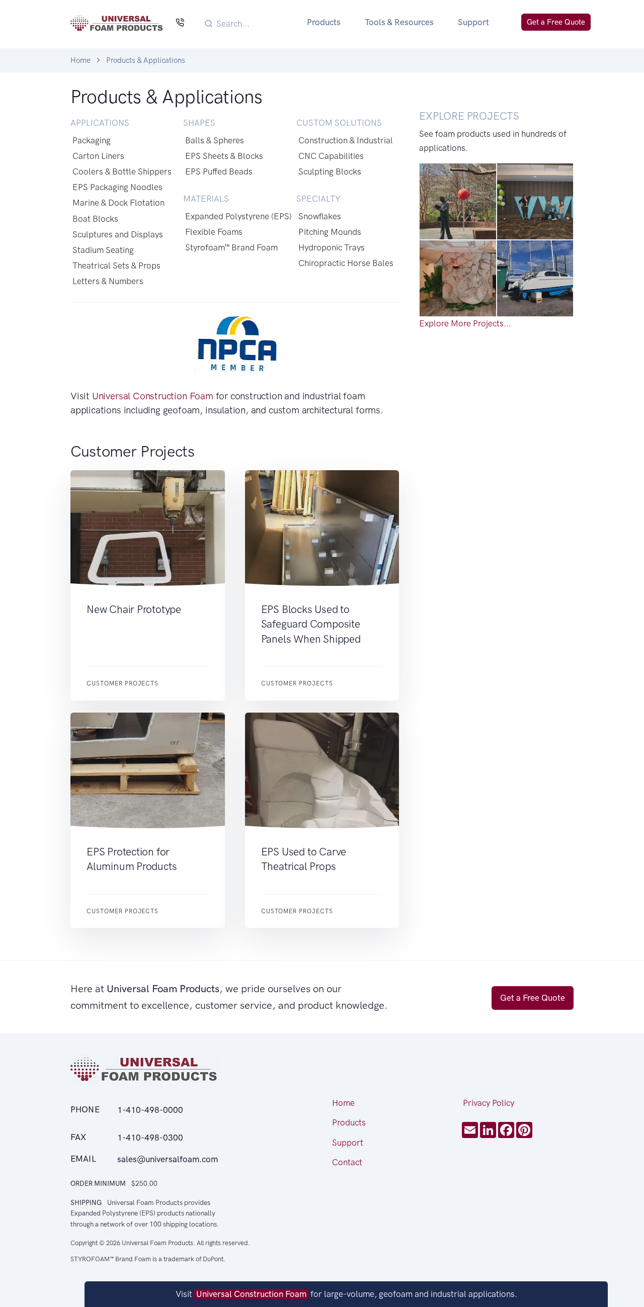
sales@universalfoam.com (167, 1159)
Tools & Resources (399, 22)
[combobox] (249, 23)
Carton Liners (98, 156)
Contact (347, 1162)
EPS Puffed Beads (219, 171)
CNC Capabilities (331, 156)
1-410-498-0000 (150, 1110)
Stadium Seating (103, 250)
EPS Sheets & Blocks (224, 156)
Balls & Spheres (214, 140)
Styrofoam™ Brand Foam (231, 247)
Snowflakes (319, 216)
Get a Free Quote (556, 22)
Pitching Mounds (329, 232)
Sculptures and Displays (117, 234)
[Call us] (180, 23)
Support (473, 22)
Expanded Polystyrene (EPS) (238, 216)
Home (80, 60)
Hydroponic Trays (331, 247)
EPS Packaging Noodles (117, 187)
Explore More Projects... (465, 323)
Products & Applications (145, 60)
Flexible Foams (214, 232)
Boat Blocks (95, 219)
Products (324, 22)
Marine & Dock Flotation (118, 203)
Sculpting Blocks (329, 171)
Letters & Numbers (107, 281)
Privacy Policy (488, 1103)
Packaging (91, 140)
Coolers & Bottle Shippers (122, 171)
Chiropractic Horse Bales (345, 263)
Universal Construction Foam (152, 396)
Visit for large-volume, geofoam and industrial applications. (346, 1294)
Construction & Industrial (345, 140)
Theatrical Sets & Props (116, 265)
